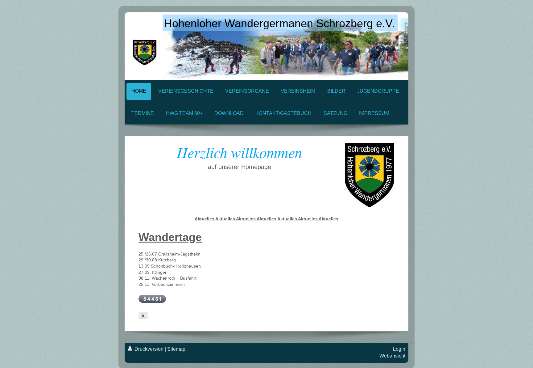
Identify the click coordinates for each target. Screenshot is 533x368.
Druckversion (149, 349)
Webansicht (392, 355)
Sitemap (176, 349)
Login (399, 349)
